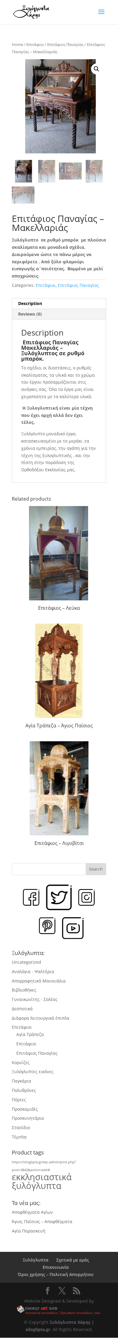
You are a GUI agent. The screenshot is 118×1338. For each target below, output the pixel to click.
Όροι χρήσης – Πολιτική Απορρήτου (55, 1274)
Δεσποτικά (22, 1009)
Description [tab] (30, 303)
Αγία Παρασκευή (28, 1231)
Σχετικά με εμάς (72, 1260)
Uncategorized (26, 962)
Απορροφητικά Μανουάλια (39, 981)
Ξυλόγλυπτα (35, 1260)
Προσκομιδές (25, 1109)
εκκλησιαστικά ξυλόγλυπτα (42, 1181)
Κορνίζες (21, 1062)
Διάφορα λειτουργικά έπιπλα (40, 1018)
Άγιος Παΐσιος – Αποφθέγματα (42, 1221)
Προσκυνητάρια (28, 1118)
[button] (96, 68)
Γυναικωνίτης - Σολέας (34, 999)
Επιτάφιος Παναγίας (65, 44)
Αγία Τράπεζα (30, 1034)
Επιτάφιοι (35, 44)
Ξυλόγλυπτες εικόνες (33, 1071)
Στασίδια (21, 1127)
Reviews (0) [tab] (30, 314)
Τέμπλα (19, 1137)
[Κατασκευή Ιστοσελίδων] (59, 1310)
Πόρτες (19, 1100)
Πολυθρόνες (24, 1090)
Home (17, 44)
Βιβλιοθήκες (24, 990)
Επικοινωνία (56, 1267)
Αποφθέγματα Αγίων (32, 1212)
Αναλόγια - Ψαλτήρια (33, 971)
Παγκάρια (21, 1081)
